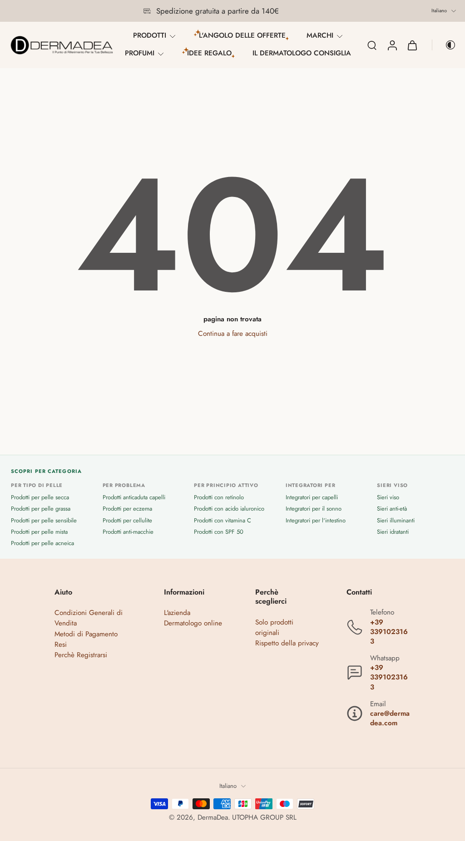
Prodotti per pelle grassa (40, 509)
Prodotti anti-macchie (128, 531)
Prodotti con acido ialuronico (229, 509)
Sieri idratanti (393, 531)
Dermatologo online (193, 624)
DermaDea (213, 818)
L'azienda (177, 613)
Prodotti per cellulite (127, 520)
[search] (372, 45)
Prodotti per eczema (127, 509)
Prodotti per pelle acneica (42, 543)
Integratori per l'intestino (316, 520)
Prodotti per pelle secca (40, 497)
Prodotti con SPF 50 (218, 531)
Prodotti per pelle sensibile (44, 520)
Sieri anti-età (392, 509)
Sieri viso (388, 497)
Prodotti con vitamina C (222, 520)
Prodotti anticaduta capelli (134, 497)
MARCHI (320, 35)
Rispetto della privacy (287, 643)
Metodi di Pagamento (86, 634)
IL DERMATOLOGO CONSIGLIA (301, 53)
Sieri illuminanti (396, 520)
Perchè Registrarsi (80, 655)
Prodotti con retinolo (219, 497)
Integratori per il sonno (313, 509)
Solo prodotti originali (274, 627)
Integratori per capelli (312, 497)
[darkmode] (444, 44)
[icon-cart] (412, 45)
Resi (60, 644)
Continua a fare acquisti (232, 334)
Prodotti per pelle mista (39, 531)
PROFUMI (139, 53)
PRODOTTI (149, 35)
